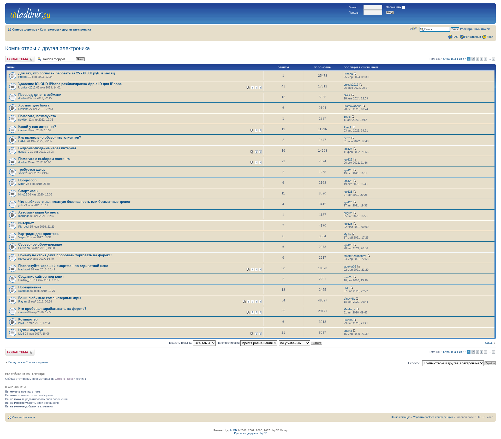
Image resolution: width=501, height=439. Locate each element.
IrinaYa (348, 277)
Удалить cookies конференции (433, 417)
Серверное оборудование (40, 244)
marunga (23, 215)
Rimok (348, 127)
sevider (23, 119)
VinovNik (349, 298)
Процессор (27, 180)
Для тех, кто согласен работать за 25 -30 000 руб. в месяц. (67, 73)
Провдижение (29, 287)
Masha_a (349, 309)
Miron (21, 183)
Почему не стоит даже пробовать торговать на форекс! (65, 255)
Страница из (453, 58)
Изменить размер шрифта (413, 28)
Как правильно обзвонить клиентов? (49, 137)
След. (489, 342)
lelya (21, 322)
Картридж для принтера (38, 234)
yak (20, 205)
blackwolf (24, 269)
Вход (490, 36)
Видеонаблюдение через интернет (47, 148)
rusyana (23, 258)
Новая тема (13, 57)
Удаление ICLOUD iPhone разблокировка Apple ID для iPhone (70, 84)
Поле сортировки (228, 342)
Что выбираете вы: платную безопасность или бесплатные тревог (74, 202)
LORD (22, 141)
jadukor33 (350, 266)
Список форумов (24, 29)
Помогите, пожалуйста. (37, 116)
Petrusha (24, 248)
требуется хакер (31, 169)
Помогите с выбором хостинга (44, 159)
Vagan (22, 237)
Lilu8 (21, 333)
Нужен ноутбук (30, 330)
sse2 (21, 173)
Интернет (26, 223)
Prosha (22, 76)
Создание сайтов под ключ (41, 276)
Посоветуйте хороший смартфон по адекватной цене (63, 266)
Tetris (347, 116)
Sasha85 (23, 290)
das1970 (23, 151)
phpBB (233, 430)
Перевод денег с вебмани (39, 95)
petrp (347, 138)
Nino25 (22, 194)
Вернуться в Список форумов (28, 362)
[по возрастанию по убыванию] (301, 342)
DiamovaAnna (352, 106)
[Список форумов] (31, 12)
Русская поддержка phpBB (250, 433)
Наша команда (400, 417)
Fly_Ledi (23, 226)
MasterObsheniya (355, 255)
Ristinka (23, 108)
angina (348, 330)
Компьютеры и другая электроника (65, 29)
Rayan (22, 301)
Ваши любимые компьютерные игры (49, 298)
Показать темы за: (180, 342)
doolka (22, 98)
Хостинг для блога (33, 105)
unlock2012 (28, 87)
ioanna (22, 130)
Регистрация (472, 36)
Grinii (347, 95)
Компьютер (28, 319)
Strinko (348, 320)
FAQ (455, 36)
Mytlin (347, 234)
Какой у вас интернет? (37, 127)
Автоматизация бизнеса (38, 212)
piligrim (348, 213)
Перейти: (414, 363)
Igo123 (348, 148)
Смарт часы (28, 191)
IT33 (346, 287)
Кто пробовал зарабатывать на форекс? (52, 309)
